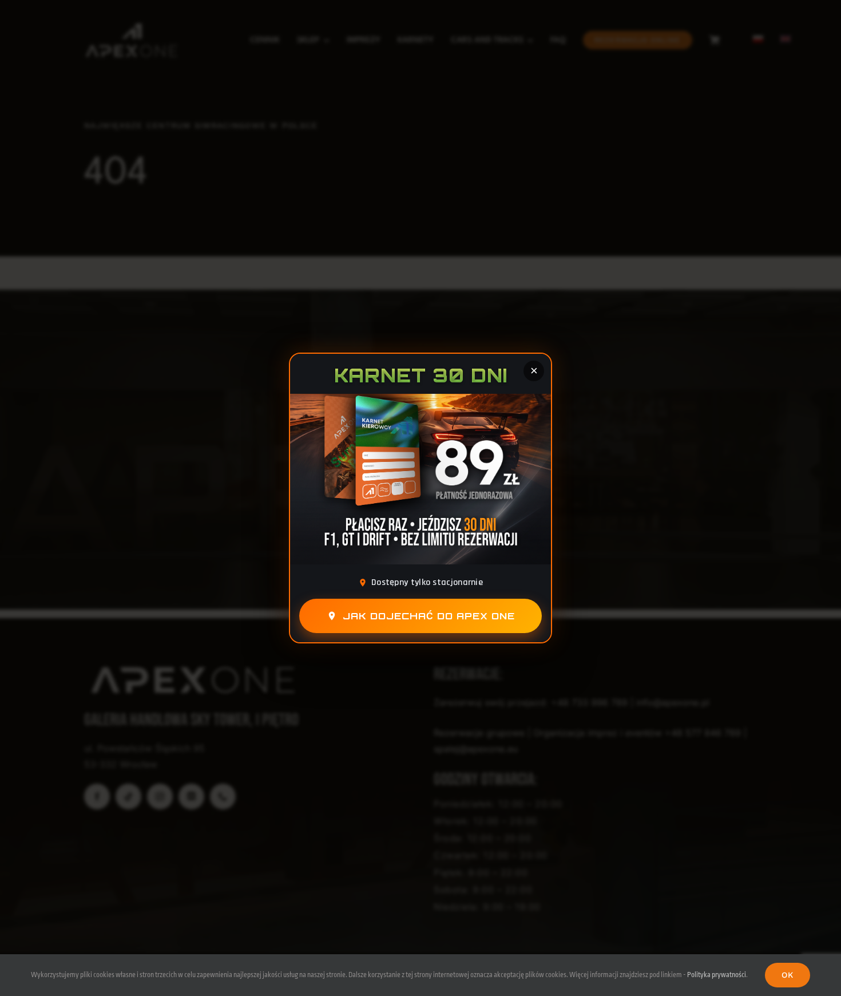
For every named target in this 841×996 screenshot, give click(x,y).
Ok (788, 974)
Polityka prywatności (716, 975)
